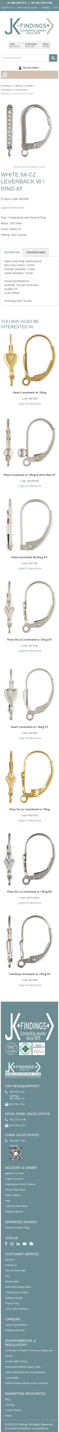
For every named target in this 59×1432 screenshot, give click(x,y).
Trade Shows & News (16, 1292)
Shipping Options (14, 1211)
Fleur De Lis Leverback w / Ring (29, 809)
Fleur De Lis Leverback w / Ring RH (29, 891)
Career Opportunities (16, 1324)
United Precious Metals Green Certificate (26, 1383)
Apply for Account (27, 7)
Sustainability (12, 1377)
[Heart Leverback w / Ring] (29, 360)
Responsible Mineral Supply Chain (22, 1366)
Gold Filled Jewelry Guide (18, 1286)
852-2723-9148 (18, 1119)
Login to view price (12, 207)
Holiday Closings (13, 1297)
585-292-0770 (17, 1091)
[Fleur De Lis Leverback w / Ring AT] (29, 607)
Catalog (18, 85)
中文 (56, 7)
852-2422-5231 (18, 1125)
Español (46, 7)
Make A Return (13, 1195)
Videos (8, 1415)
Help (7, 1200)
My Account (30, 67)
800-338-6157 (17, 1098)
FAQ (7, 1276)
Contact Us (7, 7)
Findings (29, 85)
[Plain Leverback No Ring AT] (29, 525)
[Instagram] (11, 1243)
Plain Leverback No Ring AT (29, 557)
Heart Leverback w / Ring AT (29, 727)
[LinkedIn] (18, 1243)
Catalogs (9, 1404)
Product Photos (13, 1410)
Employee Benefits (15, 1330)
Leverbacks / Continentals (14, 89)
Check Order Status (15, 1189)
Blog (7, 1399)
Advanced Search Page (17, 1227)
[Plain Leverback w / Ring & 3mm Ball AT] (29, 442)
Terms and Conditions (17, 1308)
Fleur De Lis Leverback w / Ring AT (29, 639)
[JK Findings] (29, 26)
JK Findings (6, 85)
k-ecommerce (40, 1428)
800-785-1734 (17, 1104)
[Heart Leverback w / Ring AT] (29, 694)
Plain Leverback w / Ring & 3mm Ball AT (30, 475)
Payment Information (16, 1206)
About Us (10, 1259)
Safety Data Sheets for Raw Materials (25, 1372)
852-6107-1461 (18, 1140)
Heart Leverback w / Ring (29, 392)
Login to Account (14, 1178)
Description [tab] (12, 252)
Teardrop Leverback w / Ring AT (30, 974)
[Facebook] (6, 1243)
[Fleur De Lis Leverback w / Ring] (29, 777)
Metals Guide (12, 1281)
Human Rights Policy (16, 1361)
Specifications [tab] (36, 252)
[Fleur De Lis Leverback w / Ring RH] (29, 859)
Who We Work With (15, 1270)
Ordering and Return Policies (20, 1184)
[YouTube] (24, 1243)
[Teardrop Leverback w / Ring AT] (29, 942)
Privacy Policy (12, 1303)
